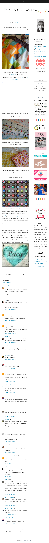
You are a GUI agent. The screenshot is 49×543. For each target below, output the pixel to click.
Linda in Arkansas (9, 324)
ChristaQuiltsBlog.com (7, 215)
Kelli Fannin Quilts (9, 384)
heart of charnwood (9, 497)
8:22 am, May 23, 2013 (10, 416)
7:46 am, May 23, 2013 (10, 407)
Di (5, 410)
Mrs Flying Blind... (9, 508)
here (23, 77)
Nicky (6, 300)
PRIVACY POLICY (40, 266)
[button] (24, 1)
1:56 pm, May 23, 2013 (10, 463)
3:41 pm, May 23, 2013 (10, 476)
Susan (6, 445)
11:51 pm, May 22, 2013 (10, 359)
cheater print (14, 74)
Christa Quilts (22, 210)
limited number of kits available (16, 216)
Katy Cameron (8, 355)
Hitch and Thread (9, 517)
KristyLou (7, 479)
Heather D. (7, 372)
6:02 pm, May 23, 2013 (10, 494)
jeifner (6, 432)
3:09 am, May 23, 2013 (10, 368)
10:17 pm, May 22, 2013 (10, 297)
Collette (6, 336)
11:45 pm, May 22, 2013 (10, 333)
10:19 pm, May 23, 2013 (10, 514)
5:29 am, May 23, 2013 (10, 392)
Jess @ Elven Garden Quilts (11, 456)
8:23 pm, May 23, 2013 (10, 505)
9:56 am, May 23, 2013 (10, 429)
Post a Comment (7, 282)
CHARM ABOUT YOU (24, 9)
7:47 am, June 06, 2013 (10, 524)
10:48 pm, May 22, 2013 (10, 309)
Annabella (7, 419)
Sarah (6, 395)
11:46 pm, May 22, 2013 (10, 342)
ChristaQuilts (17, 22)
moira (6, 313)
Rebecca (20, 115)
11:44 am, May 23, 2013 (10, 452)
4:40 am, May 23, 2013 (10, 381)
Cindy (6, 467)
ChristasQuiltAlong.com (18, 222)
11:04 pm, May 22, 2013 (10, 320)
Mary (6, 362)
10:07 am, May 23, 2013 (10, 441)
